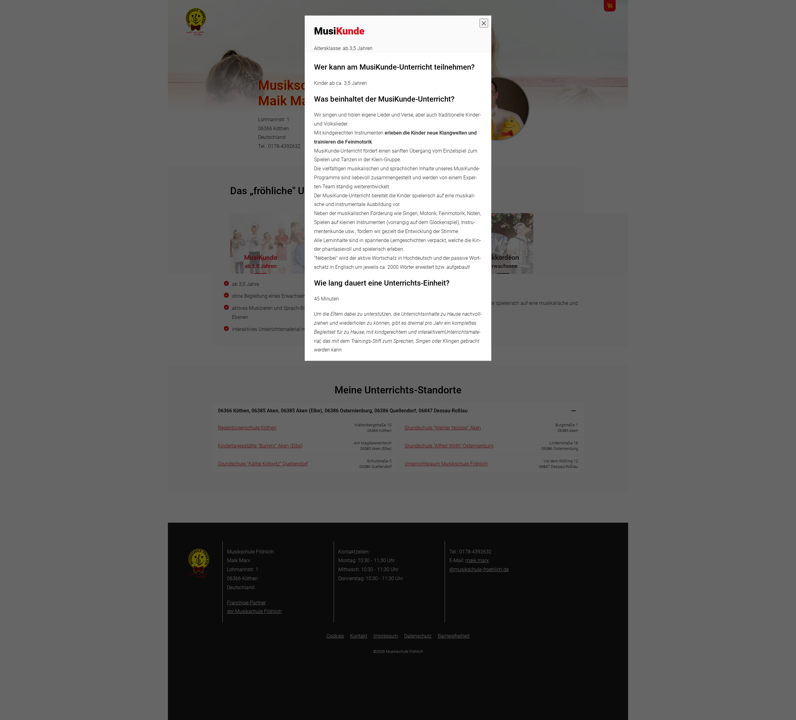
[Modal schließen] (483, 23)
